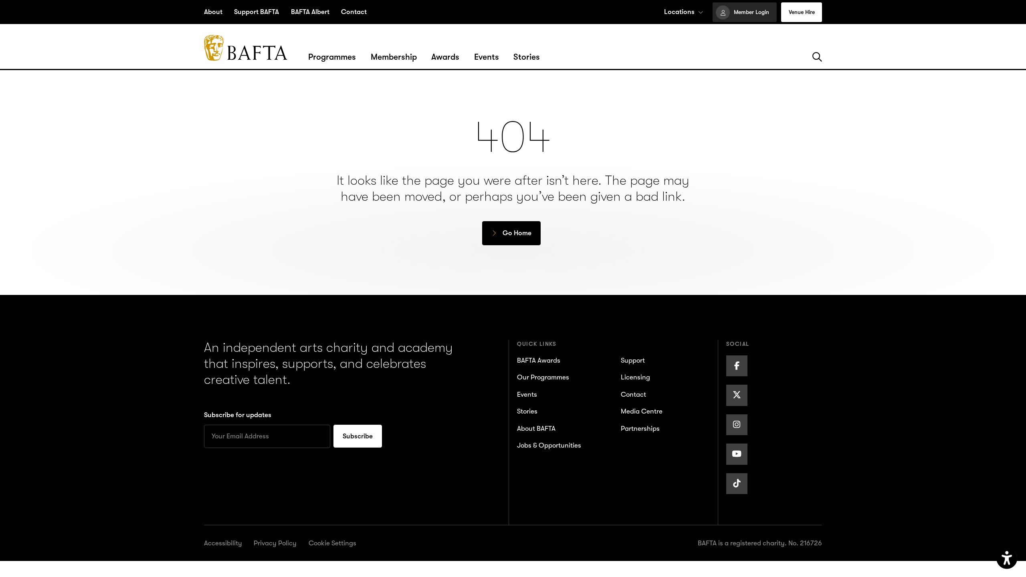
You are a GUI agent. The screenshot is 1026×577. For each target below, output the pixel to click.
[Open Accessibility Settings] (1007, 558)
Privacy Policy (275, 543)
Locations (679, 12)
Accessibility (223, 543)
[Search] (817, 57)
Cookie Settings (332, 543)
